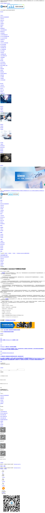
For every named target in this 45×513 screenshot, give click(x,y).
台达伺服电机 (40, 190)
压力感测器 (2, 76)
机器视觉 (1, 70)
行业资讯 (1, 234)
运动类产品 (2, 18)
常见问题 (1, 111)
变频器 (1, 26)
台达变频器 (20, 190)
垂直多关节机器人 (3, 63)
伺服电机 (17, 190)
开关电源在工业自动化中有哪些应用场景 (23, 253)
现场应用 (1, 403)
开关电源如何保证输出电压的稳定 (8, 331)
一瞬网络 (5, 468)
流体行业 (1, 91)
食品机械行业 (2, 93)
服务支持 (1, 225)
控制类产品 (2, 20)
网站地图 (5, 3)
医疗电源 (1, 60)
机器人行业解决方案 (3, 416)
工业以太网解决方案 (3, 55)
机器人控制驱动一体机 (3, 65)
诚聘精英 (1, 152)
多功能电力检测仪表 (3, 73)
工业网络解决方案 (3, 54)
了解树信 (1, 144)
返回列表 (1, 333)
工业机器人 (2, 23)
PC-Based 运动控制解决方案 (4, 36)
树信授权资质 (2, 145)
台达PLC (28, 190)
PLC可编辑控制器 (3, 49)
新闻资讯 (1, 232)
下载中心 (1, 109)
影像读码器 (2, 68)
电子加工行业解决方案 (3, 413)
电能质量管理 (2, 28)
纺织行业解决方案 (3, 414)
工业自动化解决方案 (3, 411)
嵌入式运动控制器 (3, 44)
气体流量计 (2, 78)
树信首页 (1, 200)
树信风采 (1, 150)
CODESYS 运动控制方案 (4, 42)
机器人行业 (2, 220)
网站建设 (1, 468)
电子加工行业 (2, 86)
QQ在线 (3, 492)
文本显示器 (2, 52)
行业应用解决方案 (3, 47)
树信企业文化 (2, 147)
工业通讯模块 (2, 57)
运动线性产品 (2, 39)
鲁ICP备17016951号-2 (17, 464)
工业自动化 (2, 85)
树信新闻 (1, 127)
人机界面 (11, 190)
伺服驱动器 (7, 190)
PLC (9, 190)
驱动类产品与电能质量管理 (4, 203)
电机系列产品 (2, 31)
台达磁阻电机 (36, 190)
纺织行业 (1, 88)
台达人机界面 (32, 190)
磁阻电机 (14, 190)
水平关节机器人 (2, 62)
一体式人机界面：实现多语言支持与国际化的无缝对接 (11, 329)
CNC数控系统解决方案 (3, 34)
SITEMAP (8, 3)
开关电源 (1, 21)
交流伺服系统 (2, 33)
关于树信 (1, 239)
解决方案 (1, 213)
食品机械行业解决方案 (3, 419)
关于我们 (1, 3)
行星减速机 (2, 41)
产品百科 (1, 129)
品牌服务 (1, 227)
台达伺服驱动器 (24, 190)
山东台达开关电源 (12, 320)
